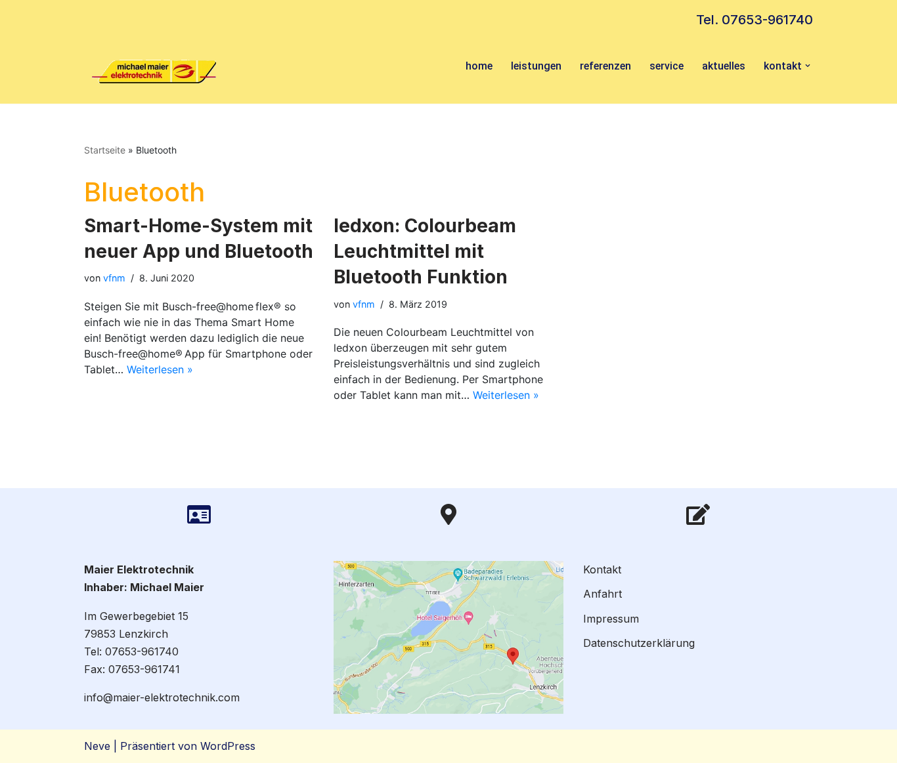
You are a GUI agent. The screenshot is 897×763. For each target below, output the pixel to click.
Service (666, 66)
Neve (97, 746)
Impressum (611, 618)
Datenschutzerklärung (639, 643)
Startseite (104, 149)
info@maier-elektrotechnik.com (162, 697)
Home (479, 66)
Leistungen (536, 66)
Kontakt (602, 569)
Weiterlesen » (160, 369)
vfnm (114, 277)
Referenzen (605, 66)
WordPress (227, 746)
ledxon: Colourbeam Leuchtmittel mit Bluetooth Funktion (425, 251)
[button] (807, 65)
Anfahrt (602, 593)
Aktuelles (723, 66)
